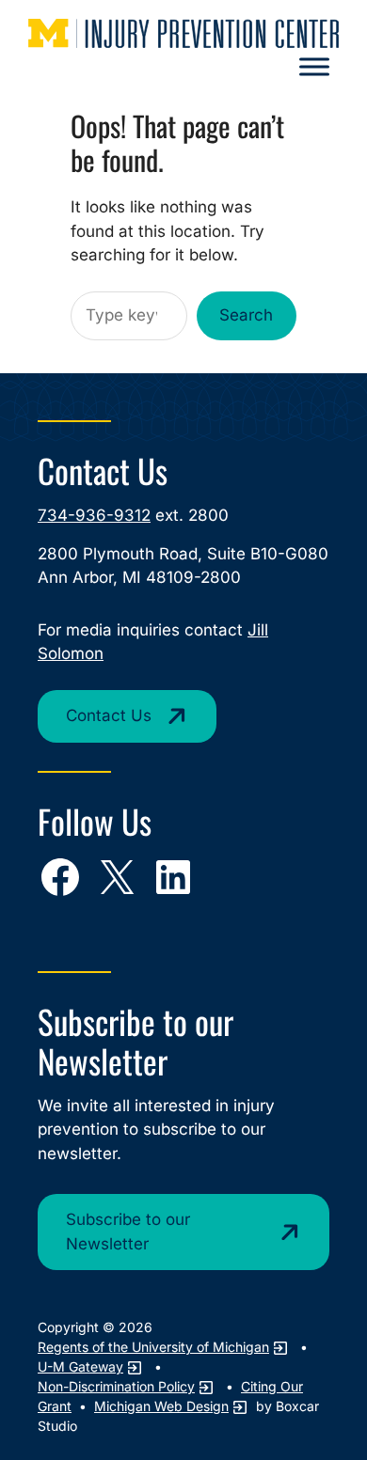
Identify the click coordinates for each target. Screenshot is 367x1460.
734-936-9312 (94, 515)
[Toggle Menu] (314, 67)
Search (246, 315)
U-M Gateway (80, 1366)
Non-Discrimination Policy (116, 1386)
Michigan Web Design (161, 1406)
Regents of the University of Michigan (153, 1347)
